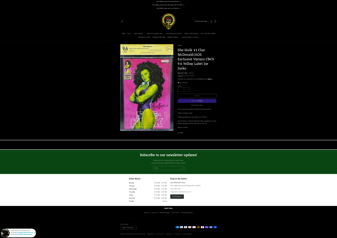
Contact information (186, 233)
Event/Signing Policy (187, 212)
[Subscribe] (182, 168)
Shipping (180, 75)
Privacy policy (177, 233)
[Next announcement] (187, 1)
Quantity (180, 86)
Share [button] (181, 133)
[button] (122, 21)
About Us (147, 212)
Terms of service (160, 233)
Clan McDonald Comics (129, 233)
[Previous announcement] (150, 1)
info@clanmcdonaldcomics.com (180, 192)
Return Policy (175, 212)
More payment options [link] (197, 105)
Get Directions (177, 196)
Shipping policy (150, 233)
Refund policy (169, 233)
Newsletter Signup (164, 212)
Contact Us (154, 212)
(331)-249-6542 (175, 189)
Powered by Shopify (140, 233)
